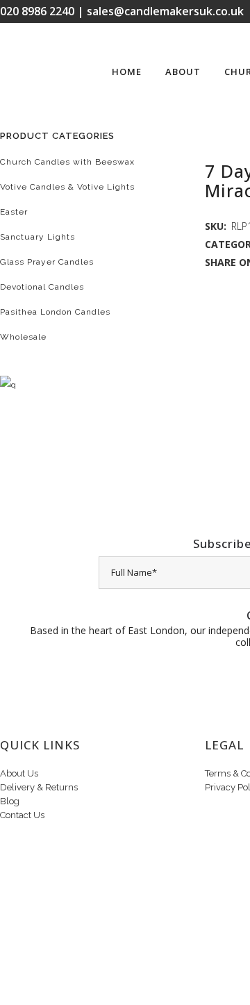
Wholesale (23, 337)
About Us (19, 773)
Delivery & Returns (39, 787)
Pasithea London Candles (55, 312)
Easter (14, 212)
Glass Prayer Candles (47, 262)
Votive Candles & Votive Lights (67, 187)
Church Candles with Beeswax (67, 162)
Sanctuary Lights (37, 237)
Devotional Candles (42, 287)
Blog (9, 801)
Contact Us (22, 815)
